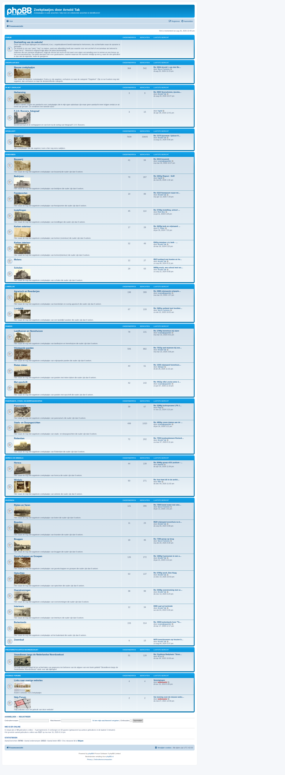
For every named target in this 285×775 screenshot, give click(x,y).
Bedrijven (19, 176)
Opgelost (18, 136)
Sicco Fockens (164, 69)
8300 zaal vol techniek (163, 606)
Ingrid (160, 111)
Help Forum (20, 697)
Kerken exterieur (22, 226)
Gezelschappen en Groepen (28, 556)
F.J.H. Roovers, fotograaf (26, 111)
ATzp (160, 656)
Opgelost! (10, 131)
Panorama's (20, 406)
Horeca (17, 463)
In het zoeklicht (13, 87)
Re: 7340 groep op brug (164, 539)
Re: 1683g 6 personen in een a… (167, 556)
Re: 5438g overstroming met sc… (168, 590)
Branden (18, 522)
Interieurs (19, 606)
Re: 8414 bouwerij (161, 159)
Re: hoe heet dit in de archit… (166, 480)
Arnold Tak (162, 94)
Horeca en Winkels (14, 458)
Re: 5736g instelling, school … (167, 210)
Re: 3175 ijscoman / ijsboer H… (167, 136)
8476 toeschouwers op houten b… (168, 639)
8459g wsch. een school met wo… (168, 268)
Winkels (18, 480)
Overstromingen (22, 590)
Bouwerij (18, 159)
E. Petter (161, 228)
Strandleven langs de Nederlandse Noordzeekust (39, 654)
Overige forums (13, 676)
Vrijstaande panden (24, 348)
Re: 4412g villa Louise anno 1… (167, 382)
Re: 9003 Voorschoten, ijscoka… (167, 92)
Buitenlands (20, 622)
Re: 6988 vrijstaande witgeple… (167, 291)
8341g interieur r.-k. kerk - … (166, 242)
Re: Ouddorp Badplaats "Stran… (168, 654)
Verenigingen (159, 680)
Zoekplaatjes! (12, 63)
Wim (159, 482)
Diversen (9, 500)
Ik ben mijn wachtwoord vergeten (106, 720)
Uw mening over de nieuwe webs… (169, 697)
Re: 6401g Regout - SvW (164, 176)
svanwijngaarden (164, 161)
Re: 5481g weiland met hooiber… (168, 308)
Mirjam (80, 741)
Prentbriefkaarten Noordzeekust (21, 650)
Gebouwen (10, 154)
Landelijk (10, 286)
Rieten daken (20, 365)
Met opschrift (20, 382)
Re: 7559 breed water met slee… (167, 505)
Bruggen (18, 539)
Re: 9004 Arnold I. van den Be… (167, 67)
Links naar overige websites (28, 680)
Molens (17, 259)
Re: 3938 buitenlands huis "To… (167, 622)
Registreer (25, 717)
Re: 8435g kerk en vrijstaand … (167, 226)
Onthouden (125, 720)
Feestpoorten (20, 193)
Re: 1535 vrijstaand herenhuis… (167, 365)
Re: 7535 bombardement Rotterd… (169, 438)
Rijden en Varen (22, 505)
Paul (159, 407)
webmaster (162, 682)
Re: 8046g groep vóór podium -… (168, 462)
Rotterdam (19, 438)
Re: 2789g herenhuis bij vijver (166, 331)
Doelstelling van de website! (28, 42)
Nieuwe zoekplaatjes (24, 67)
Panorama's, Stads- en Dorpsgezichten (23, 401)
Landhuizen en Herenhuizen (28, 331)
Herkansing (20, 92)
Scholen (18, 268)
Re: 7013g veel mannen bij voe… (168, 348)
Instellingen (20, 210)
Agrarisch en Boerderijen (27, 291)
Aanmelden (10, 717)
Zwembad (19, 640)
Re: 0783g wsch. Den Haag (165, 573)
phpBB (91, 753)
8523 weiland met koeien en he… (168, 259)
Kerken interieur (22, 242)
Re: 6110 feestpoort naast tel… (167, 193)
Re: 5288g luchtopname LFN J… (168, 406)
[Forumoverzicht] (19, 10)
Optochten (19, 573)
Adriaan (161, 367)
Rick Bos (161, 212)
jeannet (160, 464)
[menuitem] (9, 21)
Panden (8, 326)
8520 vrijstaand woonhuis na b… (168, 522)
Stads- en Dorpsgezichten (27, 422)
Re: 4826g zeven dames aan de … (168, 422)
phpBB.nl (109, 756)
